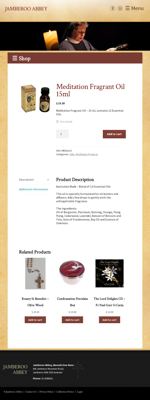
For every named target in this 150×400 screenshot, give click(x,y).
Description (26, 179)
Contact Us (30, 391)
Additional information (33, 189)
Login (79, 391)
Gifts (72, 154)
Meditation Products (87, 154)
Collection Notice (65, 391)
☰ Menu (134, 8)
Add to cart (114, 134)
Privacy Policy (46, 391)
